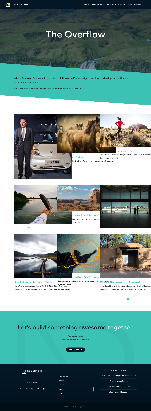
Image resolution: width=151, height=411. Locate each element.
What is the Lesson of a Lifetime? (120, 282)
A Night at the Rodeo (119, 381)
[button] (144, 4)
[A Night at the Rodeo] (86, 133)
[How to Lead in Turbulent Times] (43, 256)
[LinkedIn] (43, 388)
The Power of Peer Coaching (117, 151)
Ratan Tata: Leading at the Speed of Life (119, 376)
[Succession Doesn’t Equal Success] (86, 198)
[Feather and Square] (43, 204)
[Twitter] (26, 388)
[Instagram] (32, 388)
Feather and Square (118, 392)
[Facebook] (21, 388)
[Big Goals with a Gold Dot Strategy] (86, 253)
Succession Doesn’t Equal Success (77, 215)
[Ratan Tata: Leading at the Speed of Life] (43, 148)
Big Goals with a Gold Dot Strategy (78, 277)
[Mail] (38, 388)
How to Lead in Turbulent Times (33, 282)
